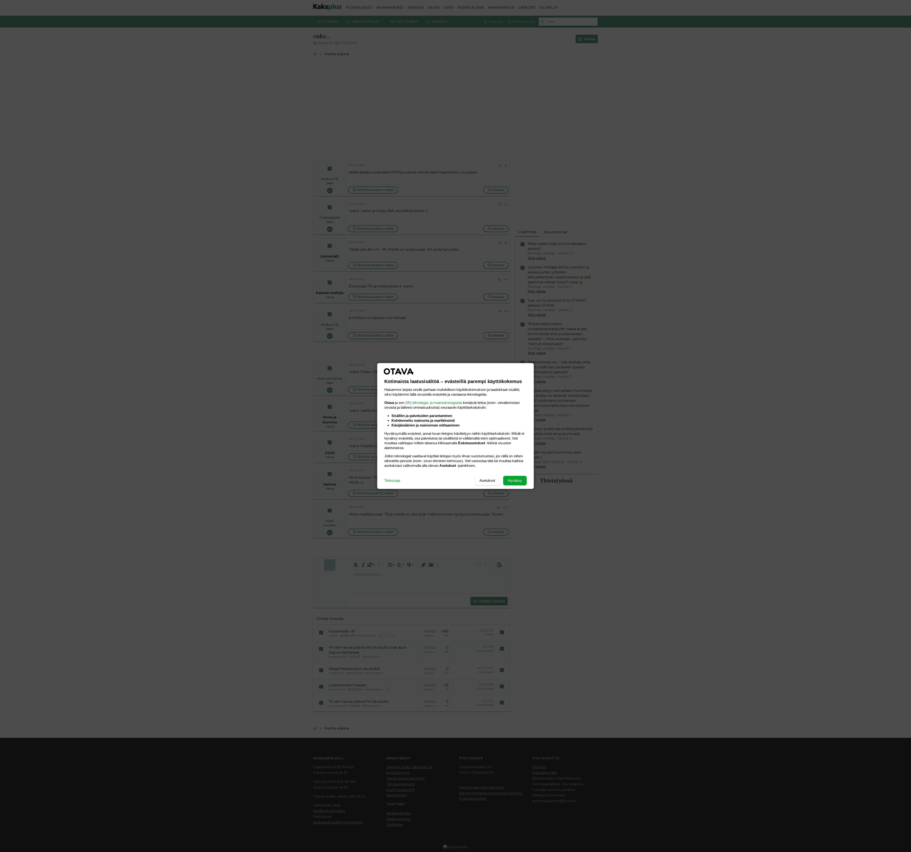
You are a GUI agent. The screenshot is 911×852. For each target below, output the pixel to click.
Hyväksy (515, 480)
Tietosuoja (392, 480)
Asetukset (487, 480)
